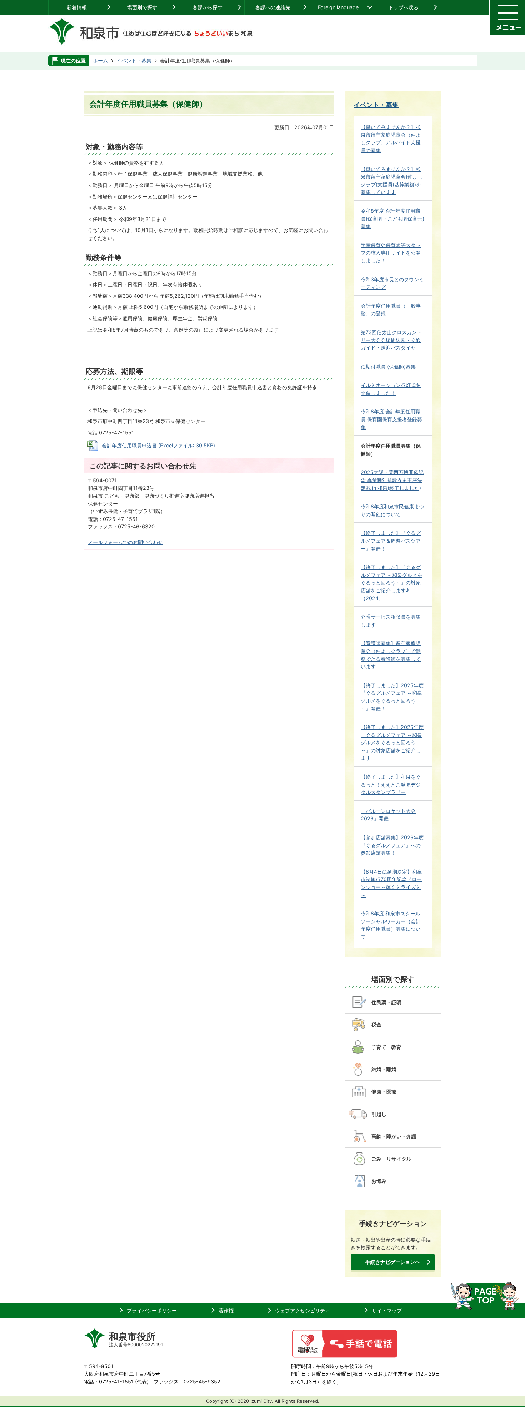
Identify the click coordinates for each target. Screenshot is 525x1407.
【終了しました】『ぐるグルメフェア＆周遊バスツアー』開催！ (391, 540)
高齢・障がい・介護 (393, 1136)
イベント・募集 (133, 60)
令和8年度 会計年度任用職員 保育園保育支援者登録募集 (391, 419)
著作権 (226, 1310)
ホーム (100, 60)
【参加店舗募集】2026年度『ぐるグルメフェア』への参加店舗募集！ (392, 845)
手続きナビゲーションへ (392, 1262)
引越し (378, 1114)
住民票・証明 (386, 1002)
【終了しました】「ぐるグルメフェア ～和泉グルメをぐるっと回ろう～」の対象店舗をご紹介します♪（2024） (391, 582)
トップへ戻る (404, 7)
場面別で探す (142, 7)
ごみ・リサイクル (391, 1159)
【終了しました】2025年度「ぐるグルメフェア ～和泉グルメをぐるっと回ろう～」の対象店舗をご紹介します (392, 742)
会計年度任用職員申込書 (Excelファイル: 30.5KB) (158, 445)
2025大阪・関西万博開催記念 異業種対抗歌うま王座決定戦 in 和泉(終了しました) (392, 480)
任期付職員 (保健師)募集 (388, 366)
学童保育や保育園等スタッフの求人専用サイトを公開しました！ (391, 252)
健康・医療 (383, 1092)
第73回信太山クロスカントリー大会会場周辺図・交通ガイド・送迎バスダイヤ (391, 340)
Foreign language (338, 7)
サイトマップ (387, 1310)
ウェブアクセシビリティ (302, 1310)
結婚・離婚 (383, 1069)
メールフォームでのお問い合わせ (125, 542)
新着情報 (77, 7)
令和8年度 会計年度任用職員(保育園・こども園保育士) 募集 (392, 218)
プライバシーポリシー (152, 1310)
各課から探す (207, 7)
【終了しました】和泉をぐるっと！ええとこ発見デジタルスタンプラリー (391, 784)
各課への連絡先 (272, 7)
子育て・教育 (386, 1047)
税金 (376, 1024)
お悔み (378, 1181)
